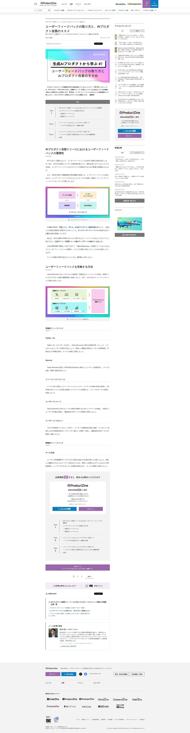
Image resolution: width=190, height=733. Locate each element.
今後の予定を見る (130, 235)
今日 (122, 31)
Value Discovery (83, 246)
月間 (137, 31)
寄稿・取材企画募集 (121, 674)
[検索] (49, 10)
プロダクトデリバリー (94, 10)
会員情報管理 (95, 719)
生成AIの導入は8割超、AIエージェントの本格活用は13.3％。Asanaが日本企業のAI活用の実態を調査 (131, 57)
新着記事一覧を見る (129, 201)
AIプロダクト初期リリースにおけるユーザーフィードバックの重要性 (80, 108)
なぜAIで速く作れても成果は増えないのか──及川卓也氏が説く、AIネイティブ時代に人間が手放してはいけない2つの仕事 (131, 101)
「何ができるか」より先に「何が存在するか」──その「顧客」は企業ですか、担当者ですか (130, 43)
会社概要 (110, 719)
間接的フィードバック (67, 116)
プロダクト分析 (123, 10)
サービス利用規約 (119, 719)
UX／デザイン (135, 10)
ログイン (91, 509)
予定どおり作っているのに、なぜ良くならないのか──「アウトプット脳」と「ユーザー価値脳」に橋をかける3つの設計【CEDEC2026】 (131, 93)
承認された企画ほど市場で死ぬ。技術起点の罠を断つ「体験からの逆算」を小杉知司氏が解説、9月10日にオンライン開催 (131, 49)
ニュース (64, 4)
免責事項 (103, 719)
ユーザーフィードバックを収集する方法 (71, 111)
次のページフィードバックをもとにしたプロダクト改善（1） (77, 567)
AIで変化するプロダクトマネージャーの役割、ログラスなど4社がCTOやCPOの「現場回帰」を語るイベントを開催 (131, 64)
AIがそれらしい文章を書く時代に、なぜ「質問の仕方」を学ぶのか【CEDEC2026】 (129, 185)
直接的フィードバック (67, 114)
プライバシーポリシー (132, 719)
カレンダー (87, 4)
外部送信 (142, 719)
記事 (71, 4)
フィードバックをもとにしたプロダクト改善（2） (74, 131)
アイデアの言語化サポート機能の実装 (72, 125)
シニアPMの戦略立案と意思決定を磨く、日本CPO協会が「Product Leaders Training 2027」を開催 (131, 79)
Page (51, 124)
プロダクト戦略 (59, 10)
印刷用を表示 (52, 594)
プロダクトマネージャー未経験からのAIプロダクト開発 (67, 608)
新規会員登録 (65, 509)
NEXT (89, 576)
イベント (78, 4)
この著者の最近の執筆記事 (68, 646)
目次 (77, 102)
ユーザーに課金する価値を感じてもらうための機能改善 (78, 134)
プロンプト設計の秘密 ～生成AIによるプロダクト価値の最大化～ (70, 613)
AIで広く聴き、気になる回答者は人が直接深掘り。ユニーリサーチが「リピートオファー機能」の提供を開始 (131, 71)
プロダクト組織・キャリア (152, 10)
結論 (60, 137)
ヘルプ (78, 719)
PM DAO (55, 246)
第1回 (79, 257)
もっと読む (52, 616)
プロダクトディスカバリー (76, 10)
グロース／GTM (110, 10)
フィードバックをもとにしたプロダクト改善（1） (74, 123)
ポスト (99, 43)
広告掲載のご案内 (137, 674)
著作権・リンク (86, 719)
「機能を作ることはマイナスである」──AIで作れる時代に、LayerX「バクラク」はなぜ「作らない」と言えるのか (131, 37)
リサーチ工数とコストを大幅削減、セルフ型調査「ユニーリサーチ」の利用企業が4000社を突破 (131, 85)
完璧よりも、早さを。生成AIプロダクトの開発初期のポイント (81, 227)
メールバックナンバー (79, 504)
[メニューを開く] (36, 4)
